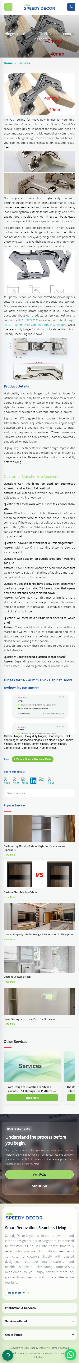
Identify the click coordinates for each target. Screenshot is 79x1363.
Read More (10, 854)
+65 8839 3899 (30, 320)
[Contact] (71, 7)
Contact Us (39, 1186)
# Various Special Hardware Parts (32, 759)
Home (8, 63)
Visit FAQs (39, 1174)
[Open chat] (7, 1355)
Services (24, 63)
